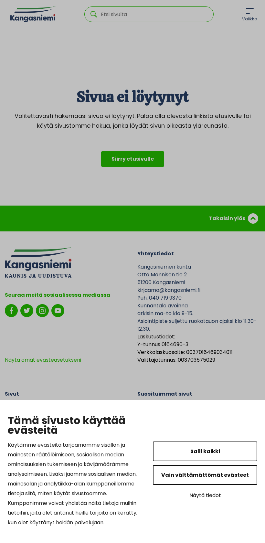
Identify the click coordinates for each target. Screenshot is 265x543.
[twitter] (26, 310)
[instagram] (42, 310)
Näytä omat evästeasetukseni (43, 360)
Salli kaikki (205, 451)
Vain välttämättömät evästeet (205, 475)
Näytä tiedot (205, 495)
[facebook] (11, 310)
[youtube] (57, 310)
